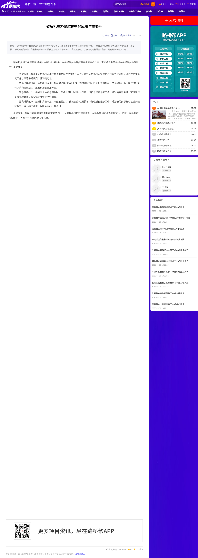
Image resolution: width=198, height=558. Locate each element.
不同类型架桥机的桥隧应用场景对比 (168, 239)
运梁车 (182, 11)
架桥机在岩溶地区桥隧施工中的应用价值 (170, 261)
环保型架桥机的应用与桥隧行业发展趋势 (170, 272)
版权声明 (127, 35)
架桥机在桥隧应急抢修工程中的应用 (168, 207)
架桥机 (31, 11)
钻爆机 (51, 11)
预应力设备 (119, 11)
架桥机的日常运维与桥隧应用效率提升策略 (171, 218)
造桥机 (95, 11)
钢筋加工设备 (135, 11)
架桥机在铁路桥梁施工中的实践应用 (168, 293)
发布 (172, 4)
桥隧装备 (21, 11)
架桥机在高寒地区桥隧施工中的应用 (168, 229)
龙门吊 (160, 11)
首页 (6, 11)
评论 (106, 35)
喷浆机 (149, 11)
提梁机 (171, 11)
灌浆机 (73, 11)
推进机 (62, 11)
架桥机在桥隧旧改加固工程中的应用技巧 (170, 250)
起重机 (106, 11)
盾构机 (40, 11)
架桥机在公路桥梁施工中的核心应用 (168, 304)
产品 (13, 11)
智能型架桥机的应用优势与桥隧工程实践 (170, 283)
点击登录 (80, 554)
